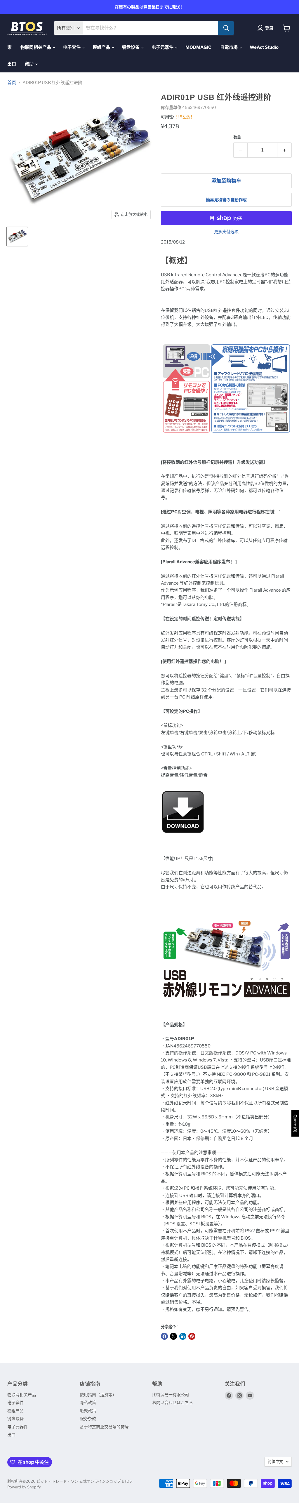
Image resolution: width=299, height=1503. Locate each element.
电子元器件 (163, 47)
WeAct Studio (264, 47)
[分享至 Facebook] (164, 1336)
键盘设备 (131, 47)
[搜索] (226, 28)
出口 (11, 64)
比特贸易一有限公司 (170, 1394)
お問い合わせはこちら (172, 1402)
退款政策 (88, 1410)
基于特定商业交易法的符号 (104, 1426)
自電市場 (229, 47)
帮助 (29, 64)
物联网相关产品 (36, 47)
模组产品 (102, 47)
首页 (11, 82)
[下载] (183, 837)
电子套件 (72, 47)
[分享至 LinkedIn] (182, 1336)
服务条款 (88, 1418)
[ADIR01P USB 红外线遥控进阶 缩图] (17, 236)
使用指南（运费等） (98, 1394)
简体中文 (275, 1461)
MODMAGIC (198, 47)
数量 (237, 137)
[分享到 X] (173, 1336)
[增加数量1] (284, 150)
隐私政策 (88, 1402)
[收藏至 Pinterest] (191, 1336)
